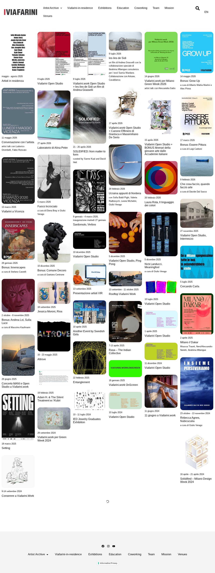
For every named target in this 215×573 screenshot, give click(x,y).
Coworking (140, 8)
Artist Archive (51, 8)
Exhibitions (105, 8)
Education (123, 8)
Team (156, 8)
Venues (47, 16)
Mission (169, 8)
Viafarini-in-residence (80, 8)
